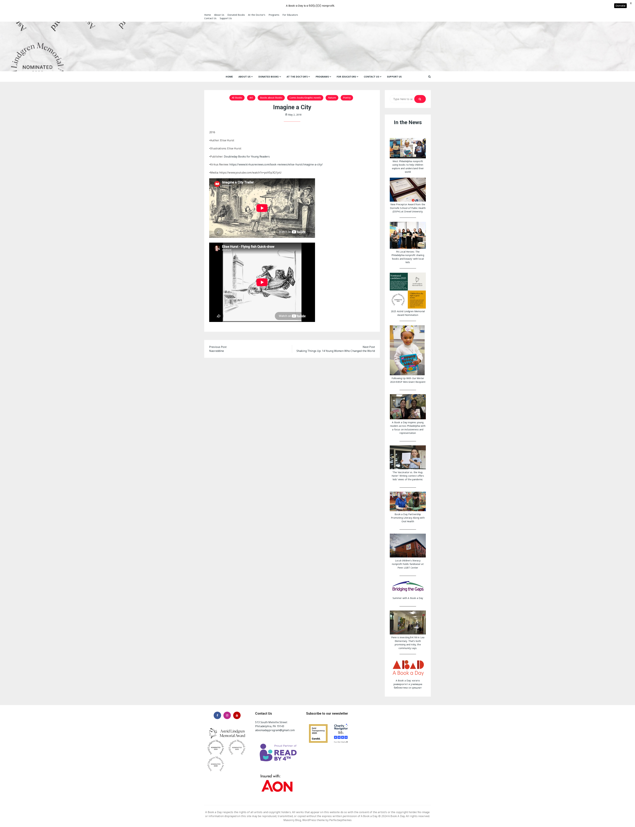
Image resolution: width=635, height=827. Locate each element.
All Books (237, 97)
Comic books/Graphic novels (305, 97)
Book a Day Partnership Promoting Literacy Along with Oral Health (407, 518)
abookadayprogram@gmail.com (275, 730)
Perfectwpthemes (340, 820)
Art (251, 97)
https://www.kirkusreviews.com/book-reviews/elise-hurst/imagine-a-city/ (276, 164)
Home (207, 14)
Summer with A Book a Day (408, 598)
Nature (332, 97)
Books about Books (271, 97)
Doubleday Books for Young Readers (247, 156)
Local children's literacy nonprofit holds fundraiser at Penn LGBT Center (407, 564)
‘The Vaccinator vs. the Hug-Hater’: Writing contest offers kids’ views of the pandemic (408, 476)
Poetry (347, 97)
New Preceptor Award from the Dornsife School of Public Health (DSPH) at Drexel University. (408, 208)
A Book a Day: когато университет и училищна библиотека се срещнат (407, 684)
